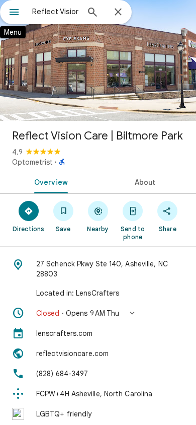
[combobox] (55, 12)
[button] (98, 313)
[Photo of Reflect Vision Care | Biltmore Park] (98, 60)
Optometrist (32, 162)
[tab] (49, 181)
